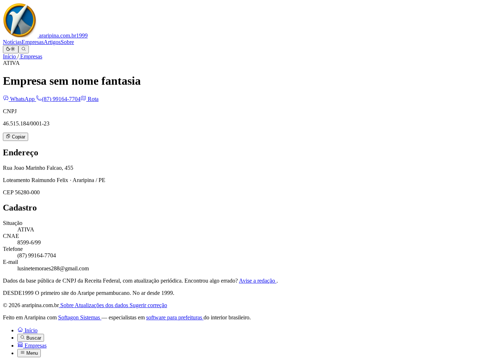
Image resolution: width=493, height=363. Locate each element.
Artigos (52, 42)
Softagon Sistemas (79, 317)
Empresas (33, 42)
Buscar (33, 338)
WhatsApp (22, 99)
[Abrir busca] (23, 49)
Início (10, 56)
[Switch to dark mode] (10, 49)
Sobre (67, 42)
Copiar (17, 137)
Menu (31, 353)
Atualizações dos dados (102, 305)
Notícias (12, 42)
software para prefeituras (175, 317)
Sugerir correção (148, 305)
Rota (92, 99)
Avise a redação (257, 281)
